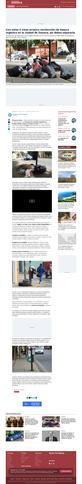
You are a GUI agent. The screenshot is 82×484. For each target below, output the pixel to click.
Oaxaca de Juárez (17, 120)
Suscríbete (11, 6)
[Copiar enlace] (9, 129)
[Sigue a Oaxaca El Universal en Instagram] (60, 6)
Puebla (22, 461)
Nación (8, 463)
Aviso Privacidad (50, 478)
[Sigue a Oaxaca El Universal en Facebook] (56, 6)
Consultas (37, 464)
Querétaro (23, 460)
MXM (27, 6)
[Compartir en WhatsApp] (9, 124)
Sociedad (9, 458)
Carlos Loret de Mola (64, 136)
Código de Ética (25, 478)
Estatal (8, 455)
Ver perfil (15, 115)
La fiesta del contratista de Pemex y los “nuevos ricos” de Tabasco (63, 122)
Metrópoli (14, 111)
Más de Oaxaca (10, 466)
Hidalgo (22, 455)
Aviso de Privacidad (49, 472)
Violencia (32, 478)
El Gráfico (37, 455)
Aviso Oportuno (38, 461)
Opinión (61, 114)
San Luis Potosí (24, 458)
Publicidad (37, 478)
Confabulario (38, 460)
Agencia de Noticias (20, 6)
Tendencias (9, 464)
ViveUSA (37, 458)
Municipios (9, 460)
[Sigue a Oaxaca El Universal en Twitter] (58, 6)
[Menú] (8, 2)
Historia (56, 478)
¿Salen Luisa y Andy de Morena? (64, 131)
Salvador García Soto (64, 128)
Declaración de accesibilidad (65, 478)
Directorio (12, 478)
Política (8, 461)
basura (16, 391)
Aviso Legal (43, 478)
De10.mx (37, 463)
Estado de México (25, 457)
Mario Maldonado (63, 116)
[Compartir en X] (9, 122)
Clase (36, 457)
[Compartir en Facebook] (9, 120)
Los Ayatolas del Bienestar (63, 139)
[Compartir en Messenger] (9, 127)
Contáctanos (18, 478)
